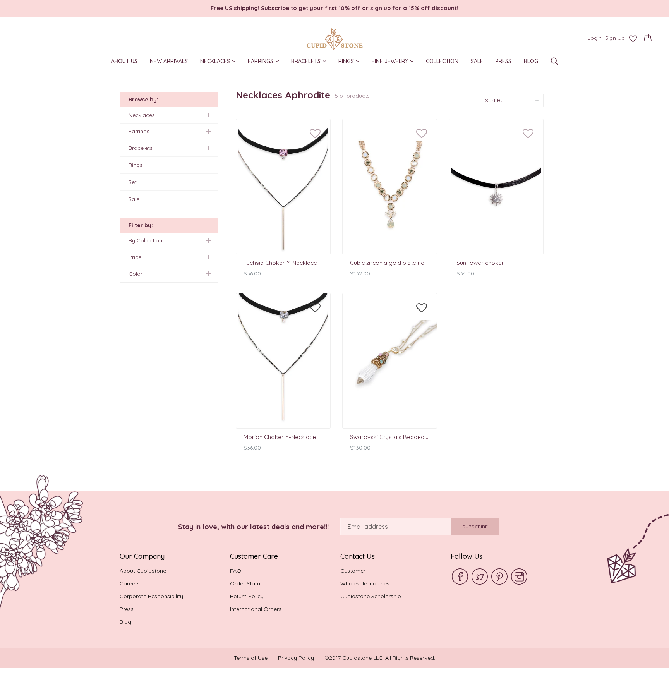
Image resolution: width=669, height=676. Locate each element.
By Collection (145, 240)
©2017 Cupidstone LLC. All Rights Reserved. (379, 657)
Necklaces (220, 61)
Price (135, 257)
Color (135, 273)
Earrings (266, 61)
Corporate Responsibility (151, 596)
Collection (442, 62)
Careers (130, 583)
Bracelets (311, 61)
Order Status (246, 583)
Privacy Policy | (301, 657)
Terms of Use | (256, 657)
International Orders (255, 609)
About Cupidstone (143, 570)
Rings (351, 61)
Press (503, 62)
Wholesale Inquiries (364, 583)
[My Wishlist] (633, 39)
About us (124, 62)
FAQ (235, 570)
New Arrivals (169, 62)
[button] (315, 134)
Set (133, 181)
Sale (477, 62)
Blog (531, 62)
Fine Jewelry (395, 61)
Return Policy (247, 596)
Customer (352, 570)
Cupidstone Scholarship (370, 596)
